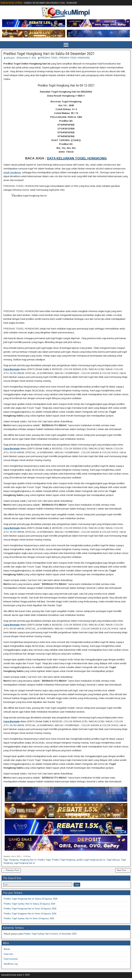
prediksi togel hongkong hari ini (90, 860)
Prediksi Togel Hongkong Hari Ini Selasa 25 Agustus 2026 (30, 899)
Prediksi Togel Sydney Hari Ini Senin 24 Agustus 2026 (29, 918)
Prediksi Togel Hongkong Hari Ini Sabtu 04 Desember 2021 (49, 53)
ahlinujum (10, 58)
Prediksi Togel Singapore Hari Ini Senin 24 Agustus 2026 (30, 913)
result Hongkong (12, 172)
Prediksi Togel (44, 860)
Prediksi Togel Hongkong (63, 860)
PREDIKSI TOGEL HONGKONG (74, 58)
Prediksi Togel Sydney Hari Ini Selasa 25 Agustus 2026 (29, 904)
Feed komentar (11, 959)
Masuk (7, 949)
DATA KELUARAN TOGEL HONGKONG (77, 158)
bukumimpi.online (11, 3)
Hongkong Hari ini (28, 860)
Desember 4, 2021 (27, 58)
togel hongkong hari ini (24, 863)
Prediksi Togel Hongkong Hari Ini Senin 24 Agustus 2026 (30, 908)
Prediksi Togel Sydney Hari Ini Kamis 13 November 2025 (50, 934)
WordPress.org (11, 964)
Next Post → (123, 870)
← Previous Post (11, 870)
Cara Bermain (11, 369)
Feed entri (8, 954)
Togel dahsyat (113, 860)
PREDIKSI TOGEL (49, 58)
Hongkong (14, 860)
